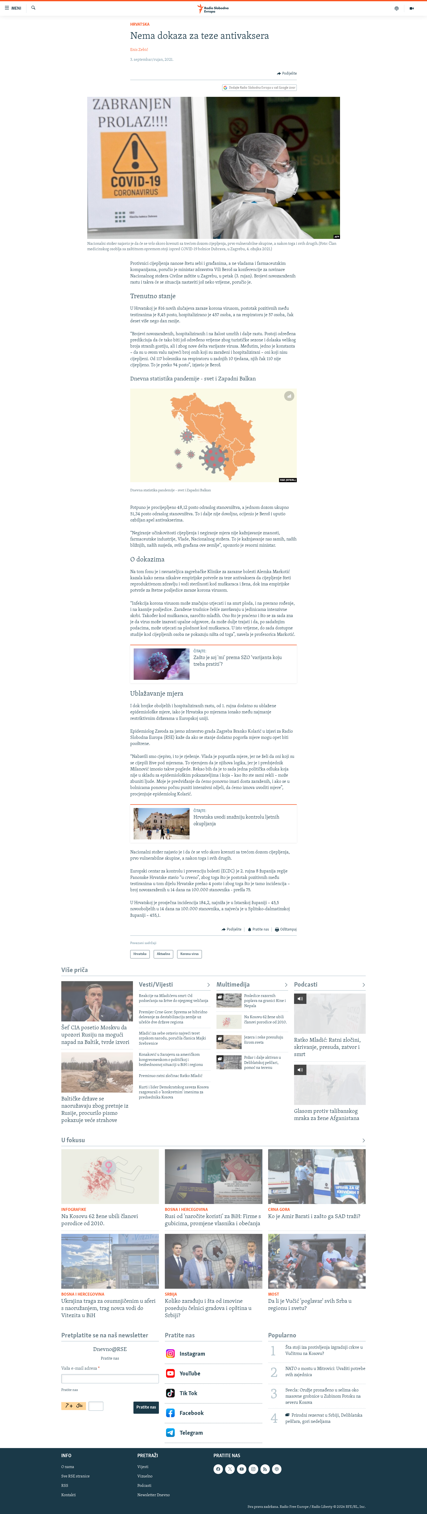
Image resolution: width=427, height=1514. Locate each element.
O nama (67, 1467)
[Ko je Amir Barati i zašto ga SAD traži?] (317, 1176)
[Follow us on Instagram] (253, 1469)
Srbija (171, 1294)
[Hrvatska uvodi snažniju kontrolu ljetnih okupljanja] (162, 823)
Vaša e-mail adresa (80, 1369)
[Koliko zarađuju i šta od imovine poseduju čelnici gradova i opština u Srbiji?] (213, 1261)
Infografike (73, 1210)
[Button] (287, 73)
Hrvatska (139, 24)
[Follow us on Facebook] (218, 1469)
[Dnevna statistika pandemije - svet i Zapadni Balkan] (213, 435)
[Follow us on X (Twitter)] (230, 1469)
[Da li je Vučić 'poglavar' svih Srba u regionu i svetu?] (317, 1261)
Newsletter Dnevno (153, 1495)
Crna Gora (279, 1210)
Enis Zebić (139, 50)
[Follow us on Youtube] (241, 1469)
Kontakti (68, 1495)
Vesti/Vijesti (156, 985)
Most (273, 1294)
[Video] (411, 8)
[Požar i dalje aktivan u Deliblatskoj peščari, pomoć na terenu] (229, 1062)
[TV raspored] (276, 1469)
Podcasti (306, 985)
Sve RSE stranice (75, 1476)
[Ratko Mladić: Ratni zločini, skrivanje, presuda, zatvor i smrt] (330, 1014)
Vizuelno (144, 1476)
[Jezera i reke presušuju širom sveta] (229, 1042)
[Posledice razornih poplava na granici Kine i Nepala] (229, 1001)
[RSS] (265, 1469)
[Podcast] (396, 8)
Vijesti (143, 1467)
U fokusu (73, 1140)
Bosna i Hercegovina (186, 1210)
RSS (64, 1486)
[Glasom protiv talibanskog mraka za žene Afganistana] (330, 1085)
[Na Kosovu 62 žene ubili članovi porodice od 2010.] (229, 1022)
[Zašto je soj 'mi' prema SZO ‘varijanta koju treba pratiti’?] (162, 664)
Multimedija (233, 985)
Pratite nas (146, 1407)
